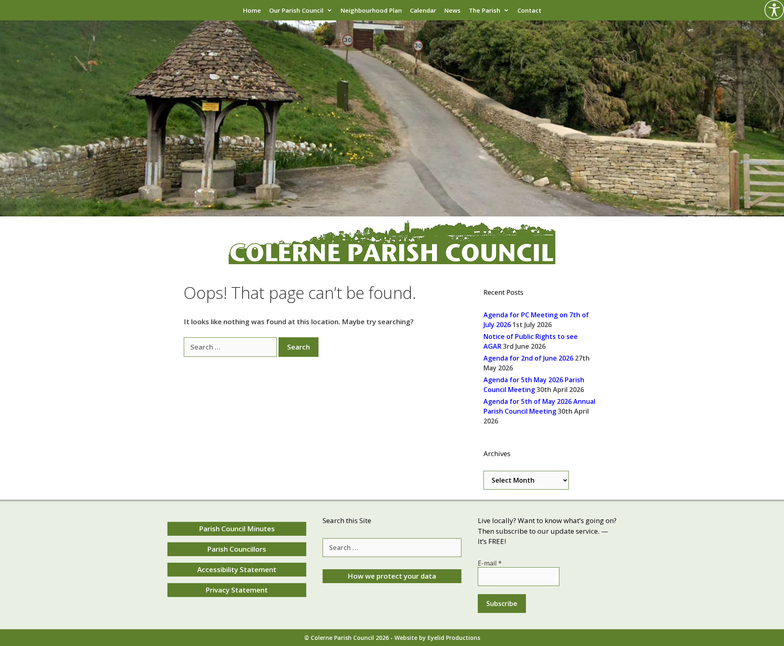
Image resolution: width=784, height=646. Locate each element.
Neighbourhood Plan (371, 10)
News (452, 10)
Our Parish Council (296, 10)
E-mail (490, 563)
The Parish (484, 10)
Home (252, 10)
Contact (529, 10)
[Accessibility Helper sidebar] (774, 10)
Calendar (423, 10)
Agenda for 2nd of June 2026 (528, 358)
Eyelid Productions (454, 638)
